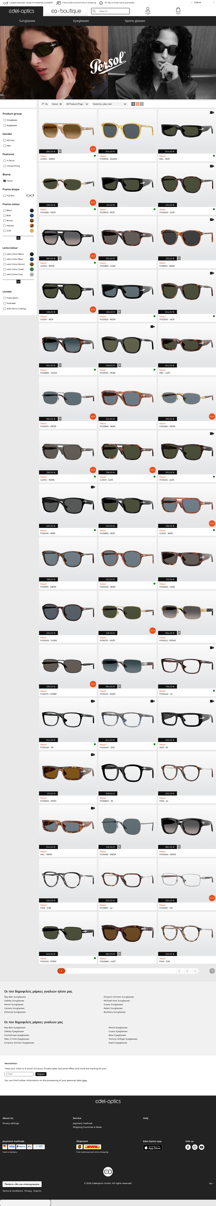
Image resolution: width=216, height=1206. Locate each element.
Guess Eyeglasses (118, 1031)
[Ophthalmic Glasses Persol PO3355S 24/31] (187, 290)
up (211, 1183)
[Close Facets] (18, 104)
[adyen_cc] (5, 1146)
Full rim (11, 195)
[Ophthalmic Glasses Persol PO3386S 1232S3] (68, 343)
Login (147, 14)
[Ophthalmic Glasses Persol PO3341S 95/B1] (68, 504)
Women (10, 140)
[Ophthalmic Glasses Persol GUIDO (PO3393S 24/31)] (127, 450)
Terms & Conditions (13, 1191)
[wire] (39, 1146)
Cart (178, 14)
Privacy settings (11, 1123)
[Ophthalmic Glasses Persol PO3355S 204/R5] (127, 129)
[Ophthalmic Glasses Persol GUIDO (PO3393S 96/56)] (187, 504)
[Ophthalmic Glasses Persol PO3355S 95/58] (127, 343)
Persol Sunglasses (13, 1004)
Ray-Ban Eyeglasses (14, 1027)
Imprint (37, 1191)
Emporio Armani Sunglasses (119, 997)
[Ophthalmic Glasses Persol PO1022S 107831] (68, 932)
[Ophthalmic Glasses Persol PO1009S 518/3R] (127, 825)
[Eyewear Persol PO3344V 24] (187, 664)
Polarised (11, 303)
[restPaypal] (21, 1146)
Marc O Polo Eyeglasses (16, 1039)
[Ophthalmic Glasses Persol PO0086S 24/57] (127, 932)
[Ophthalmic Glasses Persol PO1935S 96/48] (187, 236)
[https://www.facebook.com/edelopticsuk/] (188, 1147)
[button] (21, 11)
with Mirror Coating (16, 308)
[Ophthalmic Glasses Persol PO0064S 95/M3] (187, 825)
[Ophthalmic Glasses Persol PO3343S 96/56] (127, 557)
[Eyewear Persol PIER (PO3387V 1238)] (68, 878)
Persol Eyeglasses (118, 1027)
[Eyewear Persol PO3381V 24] (127, 878)
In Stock (10, 160)
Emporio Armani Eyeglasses (19, 1042)
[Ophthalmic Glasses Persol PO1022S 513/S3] (127, 664)
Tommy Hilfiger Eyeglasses (123, 1039)
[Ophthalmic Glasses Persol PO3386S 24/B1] (127, 236)
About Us (8, 1118)
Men (9, 145)
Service (77, 1118)
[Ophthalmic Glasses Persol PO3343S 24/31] (187, 183)
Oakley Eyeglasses (14, 1031)
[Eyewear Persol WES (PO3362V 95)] (187, 718)
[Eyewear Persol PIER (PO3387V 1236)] (187, 932)
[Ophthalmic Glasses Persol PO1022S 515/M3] (187, 611)
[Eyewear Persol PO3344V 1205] (127, 718)
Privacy (28, 1191)
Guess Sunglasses (113, 1004)
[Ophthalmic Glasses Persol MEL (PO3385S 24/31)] (187, 343)
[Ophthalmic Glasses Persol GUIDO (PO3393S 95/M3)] (68, 236)
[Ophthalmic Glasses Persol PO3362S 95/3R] (127, 290)
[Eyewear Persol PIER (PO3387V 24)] (187, 771)
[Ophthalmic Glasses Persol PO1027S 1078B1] (68, 664)
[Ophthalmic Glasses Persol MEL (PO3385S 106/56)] (68, 825)
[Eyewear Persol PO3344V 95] (68, 718)
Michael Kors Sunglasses (117, 1000)
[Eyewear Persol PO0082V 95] (127, 771)
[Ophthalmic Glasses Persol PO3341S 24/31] (187, 450)
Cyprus (197, 2)
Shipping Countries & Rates (87, 1127)
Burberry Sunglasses (115, 1012)
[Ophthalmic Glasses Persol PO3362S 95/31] (127, 183)
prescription (12, 298)
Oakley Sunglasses (14, 1000)
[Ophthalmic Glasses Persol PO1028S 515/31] (68, 183)
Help (145, 1118)
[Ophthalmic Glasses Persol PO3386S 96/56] (127, 397)
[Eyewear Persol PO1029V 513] (187, 878)
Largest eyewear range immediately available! (31, 2)
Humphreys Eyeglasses (16, 1035)
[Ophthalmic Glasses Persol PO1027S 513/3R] (68, 397)
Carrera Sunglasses (14, 1008)
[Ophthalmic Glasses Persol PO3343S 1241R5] (68, 611)
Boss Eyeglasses (117, 1035)
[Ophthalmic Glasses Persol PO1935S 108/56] (68, 557)
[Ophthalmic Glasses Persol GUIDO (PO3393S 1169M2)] (68, 129)
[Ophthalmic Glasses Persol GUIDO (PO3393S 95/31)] (68, 290)
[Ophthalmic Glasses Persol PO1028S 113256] (187, 397)
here (84, 1080)
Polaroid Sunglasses (15, 1012)
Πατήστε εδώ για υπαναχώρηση (22, 1184)
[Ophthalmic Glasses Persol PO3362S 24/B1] (187, 557)
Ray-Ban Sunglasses (15, 997)
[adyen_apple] (30, 1146)
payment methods (83, 1123)
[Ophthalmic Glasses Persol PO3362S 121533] (68, 771)
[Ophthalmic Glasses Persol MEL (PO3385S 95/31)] (187, 129)
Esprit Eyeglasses (118, 1042)
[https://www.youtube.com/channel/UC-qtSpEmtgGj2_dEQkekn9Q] (201, 1147)
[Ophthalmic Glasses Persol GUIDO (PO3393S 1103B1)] (68, 450)
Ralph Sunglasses (113, 1008)
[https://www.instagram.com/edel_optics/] (194, 1147)
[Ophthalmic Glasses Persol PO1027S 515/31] (127, 611)
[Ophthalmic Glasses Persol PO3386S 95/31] (127, 504)
